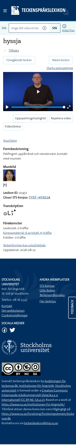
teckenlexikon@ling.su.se (41, 423)
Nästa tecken (61, 60)
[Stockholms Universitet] (38, 347)
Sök (54, 28)
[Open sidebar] (5, 10)
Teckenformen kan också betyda (24, 245)
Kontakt (7, 306)
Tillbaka (14, 50)
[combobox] (29, 28)
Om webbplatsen (13, 311)
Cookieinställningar (15, 315)
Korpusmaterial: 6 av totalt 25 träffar (27, 233)
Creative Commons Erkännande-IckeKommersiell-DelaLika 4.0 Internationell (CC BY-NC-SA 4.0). (35, 395)
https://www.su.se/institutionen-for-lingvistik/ (33, 404)
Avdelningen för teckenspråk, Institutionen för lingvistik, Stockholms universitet (36, 385)
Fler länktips (48, 301)
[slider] (38, 107)
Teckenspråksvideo (52, 295)
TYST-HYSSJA (39, 197)
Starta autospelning (60, 68)
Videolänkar (13, 126)
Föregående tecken (19, 60)
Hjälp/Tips (68, 30)
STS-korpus (47, 286)
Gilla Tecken (47, 290)
